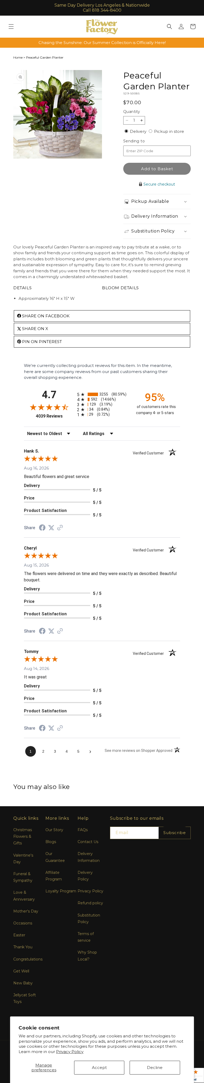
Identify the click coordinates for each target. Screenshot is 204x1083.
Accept (99, 1067)
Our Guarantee (55, 857)
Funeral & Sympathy (22, 877)
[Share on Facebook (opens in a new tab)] (42, 528)
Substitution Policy (89, 918)
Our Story (54, 829)
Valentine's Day (23, 858)
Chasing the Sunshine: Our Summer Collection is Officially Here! (102, 42)
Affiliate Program (53, 876)
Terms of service (86, 937)
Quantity (131, 111)
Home (18, 57)
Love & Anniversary (24, 895)
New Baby (23, 983)
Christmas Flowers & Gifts (22, 836)
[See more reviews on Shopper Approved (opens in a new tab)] (60, 527)
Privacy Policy (69, 1051)
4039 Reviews (55, 416)
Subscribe (174, 832)
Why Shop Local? (87, 955)
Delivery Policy (85, 876)
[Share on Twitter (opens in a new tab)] (51, 527)
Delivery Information (89, 857)
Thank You (22, 947)
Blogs (50, 841)
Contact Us (88, 841)
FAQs (83, 829)
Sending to (142, 141)
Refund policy (90, 903)
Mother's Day (25, 911)
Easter (19, 935)
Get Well (21, 971)
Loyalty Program (60, 891)
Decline (155, 1067)
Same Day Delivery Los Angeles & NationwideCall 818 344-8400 (102, 8)
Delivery (138, 131)
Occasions (22, 923)
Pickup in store (169, 131)
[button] (11, 26)
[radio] (102, 394)
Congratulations (27, 959)
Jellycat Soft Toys (24, 998)
